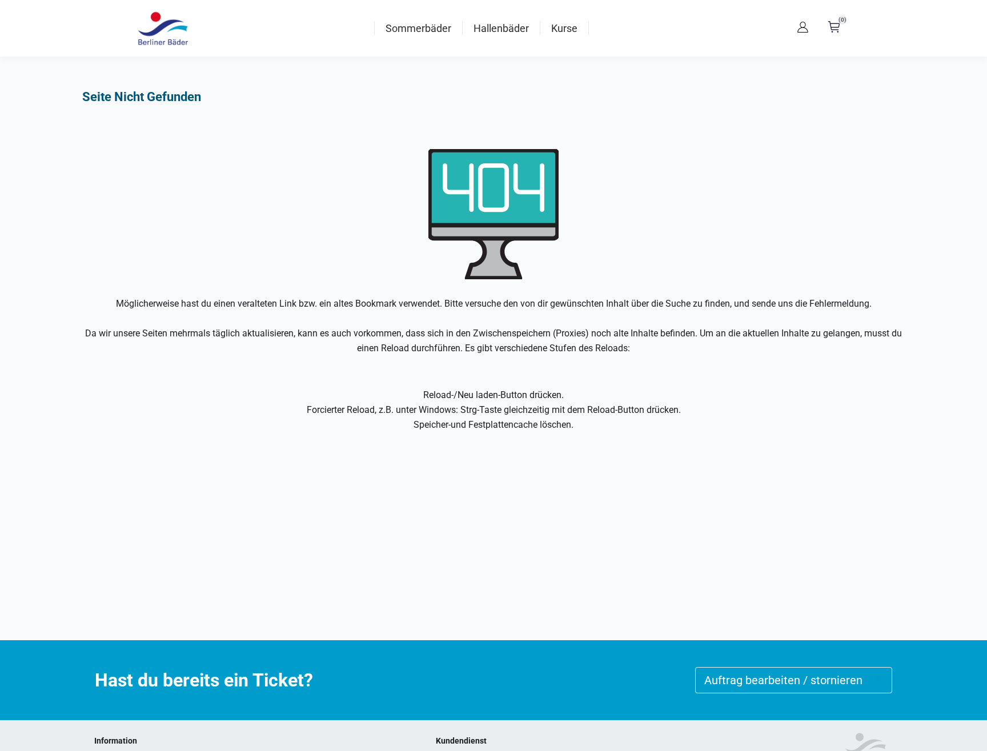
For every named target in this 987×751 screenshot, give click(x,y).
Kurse (564, 28)
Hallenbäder (501, 28)
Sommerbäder (418, 28)
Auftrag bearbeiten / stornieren (783, 680)
